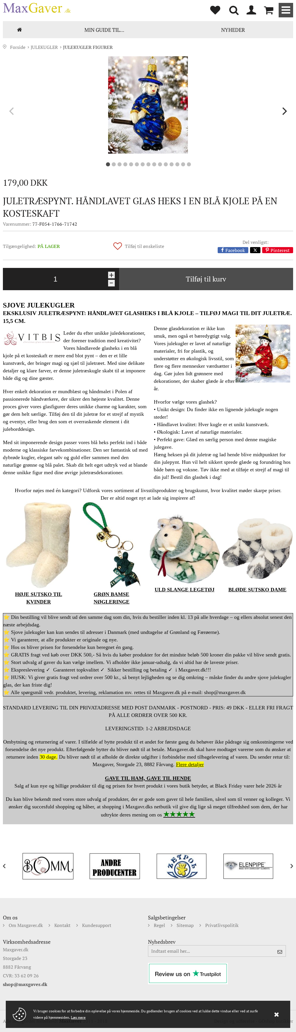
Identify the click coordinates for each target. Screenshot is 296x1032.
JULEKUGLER (44, 47)
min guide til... (104, 29)
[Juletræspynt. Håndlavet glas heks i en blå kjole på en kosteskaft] (148, 105)
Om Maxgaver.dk (26, 925)
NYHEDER (233, 29)
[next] (284, 111)
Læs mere (78, 1017)
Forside (19, 29)
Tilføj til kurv (206, 279)
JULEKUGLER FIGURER (88, 47)
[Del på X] (255, 250)
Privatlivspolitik (221, 925)
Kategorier (286, 10)
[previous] (12, 111)
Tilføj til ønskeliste (144, 246)
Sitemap (185, 925)
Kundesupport (96, 925)
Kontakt (62, 925)
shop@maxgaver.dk (25, 984)
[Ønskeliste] (215, 10)
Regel (159, 925)
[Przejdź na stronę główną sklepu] (37, 8)
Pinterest (280, 250)
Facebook (235, 250)
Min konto (251, 10)
